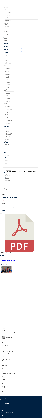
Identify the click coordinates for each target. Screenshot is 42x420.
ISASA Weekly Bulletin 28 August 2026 (8, 274)
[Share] (1, 418)
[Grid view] (0, 213)
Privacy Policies (3, 416)
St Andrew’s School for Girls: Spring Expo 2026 (9, 296)
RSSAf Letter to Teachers (6, 258)
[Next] (1, 419)
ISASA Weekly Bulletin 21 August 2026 (8, 306)
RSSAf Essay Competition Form (7, 260)
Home (2, 415)
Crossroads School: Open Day (6, 317)
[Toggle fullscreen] (3, 418)
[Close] (0, 418)
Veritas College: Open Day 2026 (7, 285)
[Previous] (0, 419)
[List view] (1, 213)
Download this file (2, 200)
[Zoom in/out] (5, 418)
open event (3, 330)
